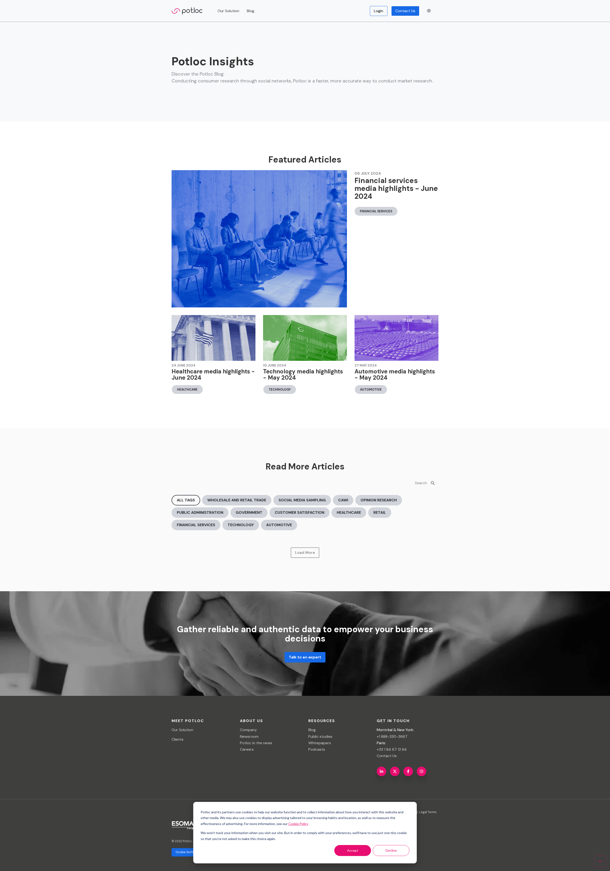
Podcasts (316, 749)
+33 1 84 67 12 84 (392, 749)
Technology (280, 389)
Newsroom (249, 736)
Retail (379, 512)
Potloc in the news (256, 742)
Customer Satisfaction (299, 512)
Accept (352, 850)
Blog (250, 10)
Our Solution (182, 729)
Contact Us (405, 10)
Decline (391, 850)
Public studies (320, 736)
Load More (305, 552)
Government (249, 512)
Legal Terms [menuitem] (428, 812)
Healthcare (187, 389)
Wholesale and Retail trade (236, 500)
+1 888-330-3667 (392, 736)
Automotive (371, 389)
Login (378, 10)
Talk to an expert (305, 657)
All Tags (186, 500)
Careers (247, 749)
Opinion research (379, 500)
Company (248, 729)
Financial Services (376, 211)
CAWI (343, 500)
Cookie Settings (187, 852)
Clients (177, 739)
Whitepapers (319, 742)
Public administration (200, 512)
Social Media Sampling (302, 500)
